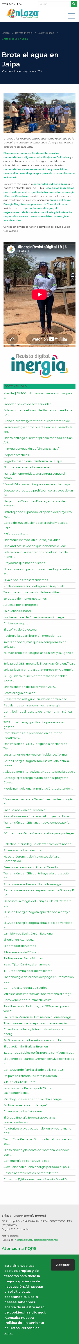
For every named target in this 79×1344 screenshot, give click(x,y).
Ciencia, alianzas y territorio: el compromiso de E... (39, 421)
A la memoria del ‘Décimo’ (22, 952)
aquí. (8, 1333)
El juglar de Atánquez (19, 939)
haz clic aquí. (35, 1312)
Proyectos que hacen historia (24, 563)
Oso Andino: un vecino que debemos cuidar (35, 546)
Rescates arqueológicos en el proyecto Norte (36, 816)
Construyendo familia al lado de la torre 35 (33, 1069)
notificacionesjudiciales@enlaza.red (36, 1239)
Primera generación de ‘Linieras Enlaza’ (31, 448)
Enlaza (6, 32)
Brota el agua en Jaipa (15, 38)
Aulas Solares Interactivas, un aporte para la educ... (39, 771)
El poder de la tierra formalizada (26, 467)
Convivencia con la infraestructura (27, 1000)
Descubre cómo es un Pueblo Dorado (31, 867)
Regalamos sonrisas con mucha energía (32, 705)
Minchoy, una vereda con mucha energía (33, 1099)
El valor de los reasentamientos (26, 580)
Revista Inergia (23, 32)
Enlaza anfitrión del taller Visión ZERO (30, 686)
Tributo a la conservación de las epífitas (31, 592)
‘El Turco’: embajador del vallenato (28, 970)
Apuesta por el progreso (21, 604)
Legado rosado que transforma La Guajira (33, 461)
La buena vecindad (17, 611)
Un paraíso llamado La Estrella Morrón (30, 1076)
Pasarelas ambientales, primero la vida (31, 1173)
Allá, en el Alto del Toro (20, 1082)
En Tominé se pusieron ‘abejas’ (25, 1105)
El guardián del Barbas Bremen (26, 1046)
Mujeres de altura (16, 533)
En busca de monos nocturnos (25, 598)
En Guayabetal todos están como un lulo (32, 1040)
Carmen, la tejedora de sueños (25, 987)
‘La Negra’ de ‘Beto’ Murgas (23, 958)
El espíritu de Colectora (20, 629)
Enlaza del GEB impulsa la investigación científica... (39, 663)
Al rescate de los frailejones (23, 1111)
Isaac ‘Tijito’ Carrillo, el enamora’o (27, 964)
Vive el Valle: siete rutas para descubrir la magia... (38, 484)
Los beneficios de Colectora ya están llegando (37, 617)
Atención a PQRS (19, 1248)
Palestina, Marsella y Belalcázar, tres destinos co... (39, 844)
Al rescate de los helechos (22, 850)
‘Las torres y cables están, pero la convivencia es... (39, 1052)
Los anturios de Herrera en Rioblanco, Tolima (35, 754)
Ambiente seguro (16, 623)
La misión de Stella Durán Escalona (28, 933)
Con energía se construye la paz (26, 1160)
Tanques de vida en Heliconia (24, 810)
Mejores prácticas (16, 455)
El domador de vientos (20, 945)
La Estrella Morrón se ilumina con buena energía (38, 1017)
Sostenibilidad (46, 32)
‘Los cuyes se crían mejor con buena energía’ (35, 1023)
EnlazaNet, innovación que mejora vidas (32, 540)
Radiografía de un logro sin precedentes (32, 635)
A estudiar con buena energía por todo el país (36, 1167)
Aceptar (63, 1265)
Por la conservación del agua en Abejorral (33, 586)
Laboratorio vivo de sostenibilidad (28, 404)
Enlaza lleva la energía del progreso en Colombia (38, 669)
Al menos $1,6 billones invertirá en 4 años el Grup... (39, 1179)
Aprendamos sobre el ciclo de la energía (32, 884)
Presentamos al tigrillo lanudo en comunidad (35, 699)
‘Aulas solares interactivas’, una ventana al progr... (38, 993)
